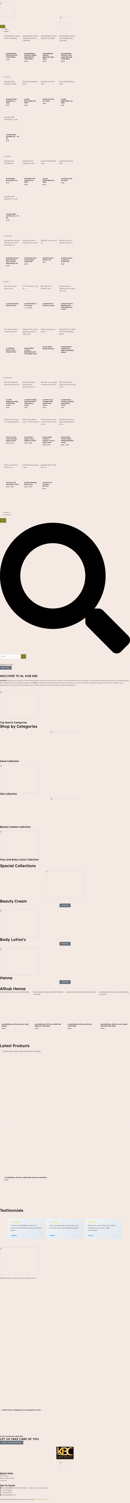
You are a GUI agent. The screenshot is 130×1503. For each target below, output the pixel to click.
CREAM (6, 282)
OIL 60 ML (7, 77)
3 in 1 (13, 310)
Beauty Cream (13, 901)
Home (6, 29)
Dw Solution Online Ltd (41, 1499)
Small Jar (46, 310)
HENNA (6, 31)
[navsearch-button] (65, 653)
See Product (12, 64)
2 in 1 (8, 310)
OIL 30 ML (7, 156)
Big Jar (53, 310)
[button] (2, 668)
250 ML (8, 448)
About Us (7, 512)
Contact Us (7, 515)
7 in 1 (8, 313)
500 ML (15, 448)
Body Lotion (8, 378)
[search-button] (23, 656)
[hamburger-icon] (2, 26)
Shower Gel (7, 236)
